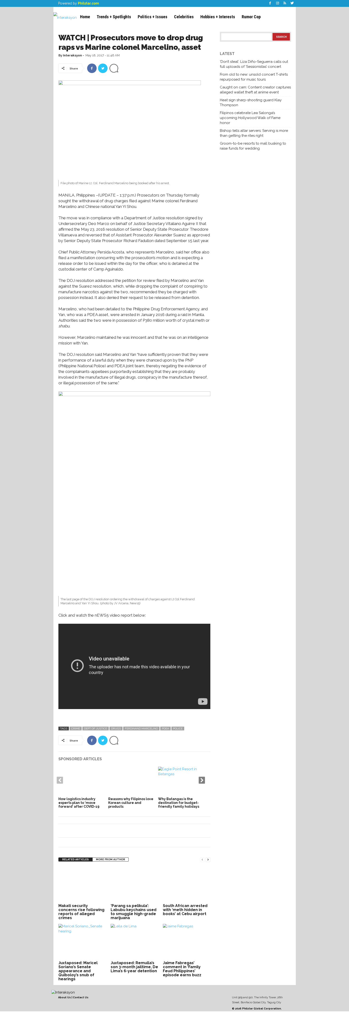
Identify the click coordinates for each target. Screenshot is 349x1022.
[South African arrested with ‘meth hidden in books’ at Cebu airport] (186, 884)
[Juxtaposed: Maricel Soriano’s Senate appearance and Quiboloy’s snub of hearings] (82, 941)
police (178, 728)
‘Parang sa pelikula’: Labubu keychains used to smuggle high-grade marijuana (133, 911)
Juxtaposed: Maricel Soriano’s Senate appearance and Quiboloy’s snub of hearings (78, 971)
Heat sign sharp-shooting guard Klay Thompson (251, 102)
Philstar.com (88, 3)
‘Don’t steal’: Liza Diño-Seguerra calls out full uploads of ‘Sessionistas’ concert (254, 64)
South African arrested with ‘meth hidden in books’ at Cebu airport (185, 909)
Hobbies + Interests (217, 16)
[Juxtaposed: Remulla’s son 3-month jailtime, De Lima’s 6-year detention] (134, 941)
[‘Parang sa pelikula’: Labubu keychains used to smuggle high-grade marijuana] (134, 884)
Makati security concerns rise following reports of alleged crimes (81, 911)
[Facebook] (270, 3)
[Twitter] (292, 3)
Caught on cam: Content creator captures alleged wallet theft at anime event (255, 89)
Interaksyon (72, 55)
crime (75, 728)
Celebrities (184, 16)
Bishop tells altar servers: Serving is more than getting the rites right (254, 133)
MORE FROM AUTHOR (110, 859)
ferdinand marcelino (141, 728)
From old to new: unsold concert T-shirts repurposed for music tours (254, 77)
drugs (116, 728)
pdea (165, 728)
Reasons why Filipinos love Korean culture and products (130, 802)
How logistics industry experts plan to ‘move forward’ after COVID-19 (78, 802)
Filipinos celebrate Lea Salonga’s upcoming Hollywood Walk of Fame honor (250, 118)
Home (85, 16)
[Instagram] (277, 3)
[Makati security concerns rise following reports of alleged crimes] (82, 884)
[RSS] (285, 3)
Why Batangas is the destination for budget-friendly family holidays (178, 802)
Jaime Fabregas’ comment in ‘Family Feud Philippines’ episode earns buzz (182, 969)
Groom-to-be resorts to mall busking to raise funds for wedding (253, 146)
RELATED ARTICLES (75, 859)
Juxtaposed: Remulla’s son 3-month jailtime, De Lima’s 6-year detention (134, 967)
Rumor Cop (251, 16)
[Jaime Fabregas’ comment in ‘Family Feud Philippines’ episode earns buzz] (186, 941)
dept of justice (95, 728)
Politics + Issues (152, 16)
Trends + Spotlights (114, 16)
